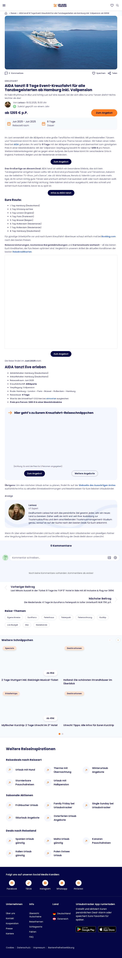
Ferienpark (66, 617)
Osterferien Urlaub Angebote (65, 818)
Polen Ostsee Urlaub (62, 853)
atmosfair (51, 398)
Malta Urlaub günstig (61, 841)
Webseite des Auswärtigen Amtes (97, 485)
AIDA (16, 144)
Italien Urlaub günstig (23, 853)
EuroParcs (32, 617)
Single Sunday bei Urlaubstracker (103, 805)
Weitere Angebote (85, 473)
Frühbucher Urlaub (26, 805)
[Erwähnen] (115, 557)
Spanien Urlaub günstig (24, 841)
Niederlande (41, 625)
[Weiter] (118, 640)
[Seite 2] (62, 734)
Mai (27, 625)
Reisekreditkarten (22, 251)
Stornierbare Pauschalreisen (24, 782)
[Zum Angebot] (61, 440)
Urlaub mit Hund (25, 769)
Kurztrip (103, 617)
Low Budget (12, 625)
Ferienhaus (49, 617)
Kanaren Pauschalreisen (101, 841)
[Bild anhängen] (109, 557)
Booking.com (108, 236)
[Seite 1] (59, 734)
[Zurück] (109, 640)
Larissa (21, 102)
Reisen (14, 13)
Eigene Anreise (13, 617)
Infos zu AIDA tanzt (61, 192)
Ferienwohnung (85, 617)
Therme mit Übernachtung (62, 770)
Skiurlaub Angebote (27, 817)
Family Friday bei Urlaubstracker (64, 805)
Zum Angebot (104, 113)
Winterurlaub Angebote (100, 770)
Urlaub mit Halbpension (61, 782)
